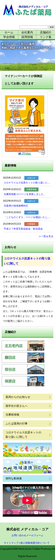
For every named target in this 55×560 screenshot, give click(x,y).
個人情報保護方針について (35, 543)
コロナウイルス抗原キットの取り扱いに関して (28, 182)
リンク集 (45, 37)
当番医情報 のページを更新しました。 (25, 194)
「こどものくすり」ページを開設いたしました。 (28, 217)
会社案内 (27, 32)
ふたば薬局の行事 (17, 423)
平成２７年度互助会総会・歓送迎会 (23, 228)
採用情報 (27, 37)
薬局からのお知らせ (18, 396)
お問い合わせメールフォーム (27, 535)
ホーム (9, 32)
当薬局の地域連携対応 (16, 205)
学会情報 (9, 37)
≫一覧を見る (46, 236)
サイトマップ (11, 543)
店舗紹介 (45, 32)
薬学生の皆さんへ (17, 405)
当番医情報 (12, 414)
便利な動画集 (14, 478)
